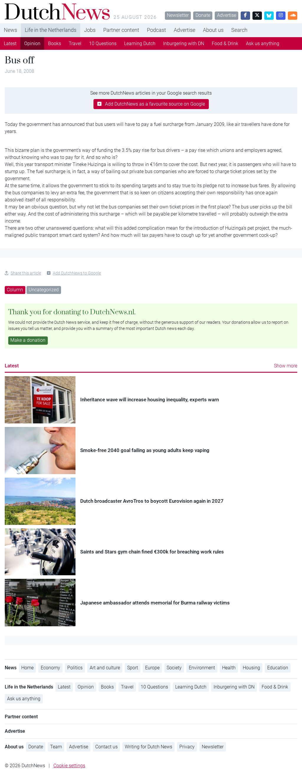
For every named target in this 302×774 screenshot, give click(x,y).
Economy (50, 668)
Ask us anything (262, 43)
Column (15, 289)
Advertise (226, 15)
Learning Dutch (139, 43)
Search (239, 30)
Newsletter (178, 15)
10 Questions (102, 43)
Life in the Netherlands (50, 30)
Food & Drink (225, 43)
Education (277, 668)
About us (213, 30)
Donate (203, 15)
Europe (152, 668)
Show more (285, 366)
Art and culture (105, 668)
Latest (10, 43)
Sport (132, 668)
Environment (202, 668)
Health (229, 668)
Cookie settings (69, 765)
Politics (75, 668)
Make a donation (27, 340)
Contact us (106, 747)
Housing (251, 668)
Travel (75, 43)
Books (54, 43)
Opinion (32, 43)
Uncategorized (44, 289)
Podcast (156, 30)
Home (27, 668)
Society (174, 668)
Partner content (121, 30)
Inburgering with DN (183, 43)
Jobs (90, 30)
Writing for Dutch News (148, 747)
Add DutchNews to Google (77, 273)
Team (56, 747)
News (10, 30)
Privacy (187, 747)
